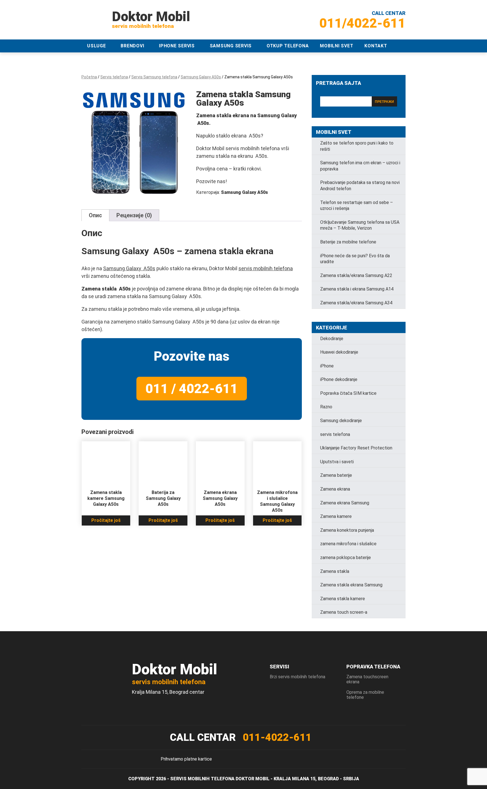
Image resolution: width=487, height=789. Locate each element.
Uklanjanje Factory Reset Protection (356, 448)
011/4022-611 (362, 23)
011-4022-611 (277, 737)
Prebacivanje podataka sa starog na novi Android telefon (360, 185)
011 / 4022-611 (191, 388)
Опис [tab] (95, 215)
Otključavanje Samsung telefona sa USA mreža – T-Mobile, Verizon (359, 225)
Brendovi (132, 45)
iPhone (327, 366)
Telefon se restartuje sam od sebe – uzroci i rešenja (356, 205)
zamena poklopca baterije (345, 557)
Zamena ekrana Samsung (344, 503)
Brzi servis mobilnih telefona (297, 676)
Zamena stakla (334, 571)
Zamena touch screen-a (343, 612)
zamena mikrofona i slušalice (348, 543)
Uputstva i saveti (337, 461)
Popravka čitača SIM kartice (348, 393)
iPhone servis (177, 45)
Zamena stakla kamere (342, 598)
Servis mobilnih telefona (202, 778)
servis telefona (335, 434)
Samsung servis (231, 45)
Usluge (96, 45)
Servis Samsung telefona (154, 77)
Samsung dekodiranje (341, 420)
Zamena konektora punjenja (347, 530)
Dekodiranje (331, 338)
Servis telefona (114, 77)
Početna (89, 77)
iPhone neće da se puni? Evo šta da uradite (355, 259)
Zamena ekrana (335, 489)
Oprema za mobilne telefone (365, 695)
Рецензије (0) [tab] (134, 215)
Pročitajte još (106, 520)
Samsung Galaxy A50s (201, 77)
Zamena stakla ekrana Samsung (351, 585)
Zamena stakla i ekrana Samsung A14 (356, 289)
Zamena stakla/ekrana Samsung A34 (356, 302)
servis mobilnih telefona (265, 268)
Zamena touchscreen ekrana (367, 679)
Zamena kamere (336, 516)
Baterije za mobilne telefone (348, 242)
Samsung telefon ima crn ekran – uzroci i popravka (360, 166)
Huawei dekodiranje (339, 352)
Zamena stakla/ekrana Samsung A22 (356, 275)
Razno (326, 406)
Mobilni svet (336, 45)
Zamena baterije (336, 475)
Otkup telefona (288, 45)
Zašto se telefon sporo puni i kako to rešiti (356, 146)
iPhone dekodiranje (338, 379)
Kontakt (375, 45)
